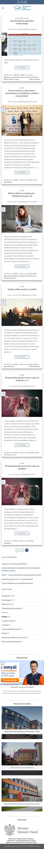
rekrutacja (29, 180)
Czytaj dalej (22, 67)
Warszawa (11, 366)
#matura (28, 77)
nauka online (7, 276)
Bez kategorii (7, 600)
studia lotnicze (8, 182)
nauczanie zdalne (31, 274)
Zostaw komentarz (34, 79)
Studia (26, 18)
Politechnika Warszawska (11, 608)
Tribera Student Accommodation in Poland (17, 583)
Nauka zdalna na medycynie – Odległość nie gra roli (22, 194)
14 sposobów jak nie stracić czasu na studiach (22, 467)
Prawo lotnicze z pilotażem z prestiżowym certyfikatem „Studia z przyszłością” (22, 93)
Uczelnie (5, 625)
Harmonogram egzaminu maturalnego (22, 22)
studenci (35, 364)
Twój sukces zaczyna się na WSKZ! (14, 564)
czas (27, 452)
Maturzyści (19, 18)
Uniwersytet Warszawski (11, 629)
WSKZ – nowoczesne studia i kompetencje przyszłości (21, 575)
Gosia (35, 101)
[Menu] (3, 8)
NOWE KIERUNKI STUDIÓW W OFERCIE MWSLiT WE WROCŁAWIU (21, 569)
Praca (4, 612)
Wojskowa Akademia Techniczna (14, 637)
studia (35, 180)
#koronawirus (21, 77)
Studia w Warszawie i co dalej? (22, 289)
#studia (6, 79)
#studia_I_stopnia (14, 79)
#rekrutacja (34, 77)
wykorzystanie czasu (10, 455)
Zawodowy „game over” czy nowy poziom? (17, 579)
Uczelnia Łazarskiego (18, 276)
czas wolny (29, 364)
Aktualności (6, 596)
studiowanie (7, 543)
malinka (34, 29)
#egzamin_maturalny (10, 77)
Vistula (4, 633)
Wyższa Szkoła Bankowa (11, 641)
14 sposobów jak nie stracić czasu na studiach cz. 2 (22, 379)
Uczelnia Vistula (7, 621)
